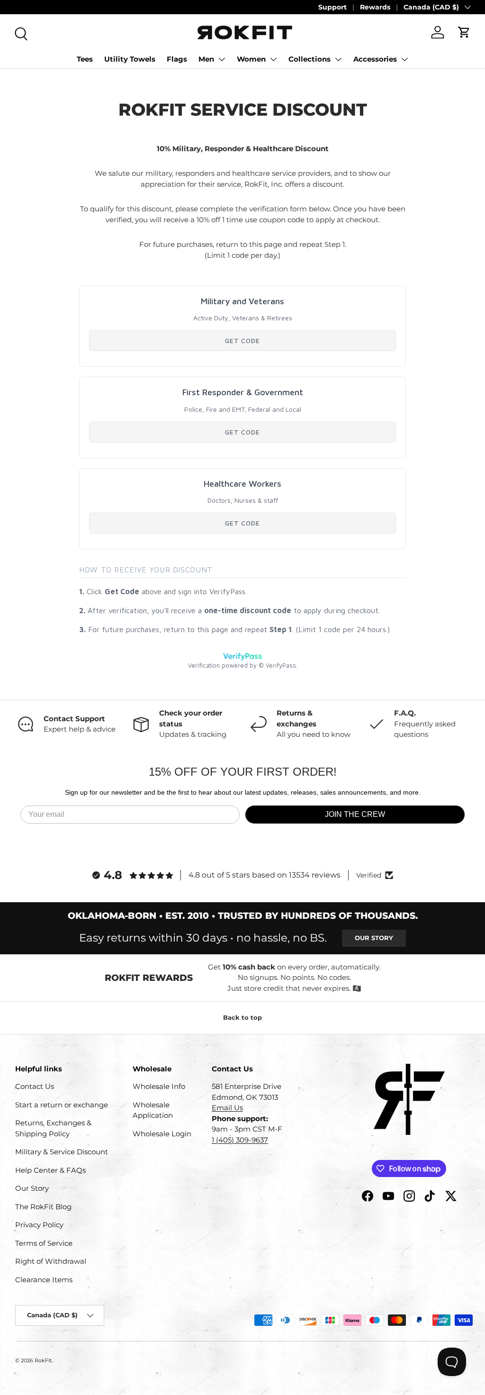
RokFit (43, 1360)
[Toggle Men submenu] (221, 59)
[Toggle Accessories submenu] (404, 59)
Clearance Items (43, 1279)
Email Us (227, 1107)
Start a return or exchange (61, 1104)
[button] (464, 32)
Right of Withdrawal (50, 1261)
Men (206, 58)
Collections (309, 58)
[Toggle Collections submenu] (338, 59)
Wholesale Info (159, 1086)
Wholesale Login (162, 1133)
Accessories (375, 58)
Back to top (242, 1017)
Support (332, 7)
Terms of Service (43, 1243)
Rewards (375, 7)
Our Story (374, 938)
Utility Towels (129, 58)
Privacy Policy (39, 1224)
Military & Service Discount (61, 1151)
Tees (85, 58)
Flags (177, 58)
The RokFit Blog (43, 1206)
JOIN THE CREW (355, 814)
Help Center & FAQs (50, 1170)
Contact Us (34, 1086)
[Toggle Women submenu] (273, 59)
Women (251, 58)
